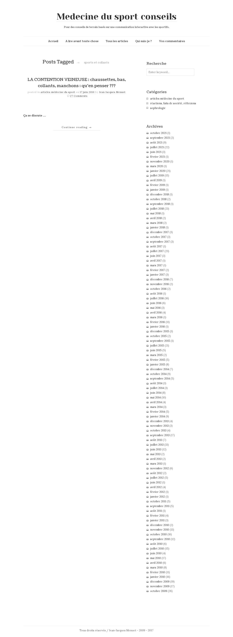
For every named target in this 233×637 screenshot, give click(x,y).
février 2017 (157, 270)
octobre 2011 (158, 501)
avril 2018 (156, 218)
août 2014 (156, 383)
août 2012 (156, 473)
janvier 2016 (157, 326)
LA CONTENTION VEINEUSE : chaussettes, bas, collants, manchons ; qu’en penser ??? (76, 83)
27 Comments (79, 96)
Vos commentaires (172, 41)
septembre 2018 (160, 204)
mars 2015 (156, 355)
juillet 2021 (157, 147)
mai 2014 (155, 397)
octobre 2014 (158, 374)
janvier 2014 (157, 416)
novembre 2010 (159, 529)
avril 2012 (156, 487)
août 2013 (156, 440)
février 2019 (157, 185)
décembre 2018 (159, 194)
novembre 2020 (159, 161)
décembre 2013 (159, 421)
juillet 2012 (157, 477)
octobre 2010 (158, 534)
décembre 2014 (159, 369)
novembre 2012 (159, 468)
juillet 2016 (157, 298)
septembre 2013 (160, 435)
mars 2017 (156, 265)
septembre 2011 (159, 506)
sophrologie (157, 108)
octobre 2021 (158, 133)
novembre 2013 (159, 425)
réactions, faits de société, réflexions (173, 103)
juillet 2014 (157, 388)
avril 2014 (156, 402)
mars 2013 (156, 463)
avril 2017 (156, 260)
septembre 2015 (160, 340)
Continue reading (77, 127)
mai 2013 (155, 454)
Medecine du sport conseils (117, 16)
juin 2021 (155, 152)
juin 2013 (155, 449)
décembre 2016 (159, 279)
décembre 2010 (159, 525)
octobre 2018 (158, 199)
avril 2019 (156, 180)
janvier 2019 (157, 189)
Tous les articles (117, 41)
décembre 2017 (159, 232)
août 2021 (156, 142)
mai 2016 (155, 307)
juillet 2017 (157, 251)
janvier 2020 (157, 171)
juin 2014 (155, 392)
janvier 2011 (157, 520)
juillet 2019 (157, 175)
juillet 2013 (157, 444)
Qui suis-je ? (143, 41)
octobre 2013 (158, 430)
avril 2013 (156, 459)
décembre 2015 (159, 331)
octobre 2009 (158, 591)
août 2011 (156, 511)
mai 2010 (155, 558)
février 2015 (157, 359)
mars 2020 (156, 166)
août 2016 (156, 293)
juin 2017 (155, 256)
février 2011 (157, 515)
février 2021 (157, 156)
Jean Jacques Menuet (112, 92)
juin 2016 (155, 303)
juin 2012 (155, 482)
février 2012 (157, 492)
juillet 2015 (157, 345)
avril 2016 (156, 312)
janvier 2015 (157, 364)
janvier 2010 (157, 576)
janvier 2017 (157, 274)
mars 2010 (156, 567)
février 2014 (157, 411)
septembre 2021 (160, 137)
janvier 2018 (157, 227)
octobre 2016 (158, 289)
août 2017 (156, 246)
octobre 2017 (158, 237)
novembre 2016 (159, 284)
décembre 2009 (159, 581)
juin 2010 (156, 553)
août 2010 (156, 544)
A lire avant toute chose (82, 41)
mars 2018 (156, 223)
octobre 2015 (158, 336)
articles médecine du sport (58, 92)
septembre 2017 (160, 241)
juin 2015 (156, 350)
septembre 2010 (160, 539)
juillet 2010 (157, 548)
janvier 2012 (157, 496)
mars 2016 (156, 317)
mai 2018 (155, 213)
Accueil (53, 41)
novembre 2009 (159, 586)
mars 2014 (156, 407)
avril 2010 (156, 562)
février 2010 (157, 572)
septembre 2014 (160, 378)
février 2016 (157, 322)
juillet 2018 (157, 208)
